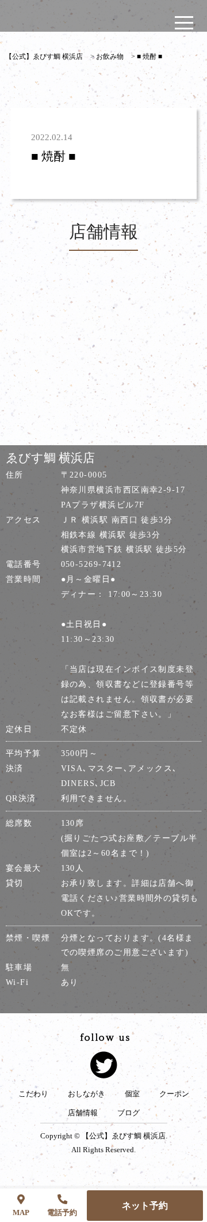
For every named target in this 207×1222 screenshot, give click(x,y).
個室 (132, 1094)
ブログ (128, 1113)
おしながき (86, 1094)
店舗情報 (83, 1113)
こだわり (33, 1094)
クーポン (174, 1094)
